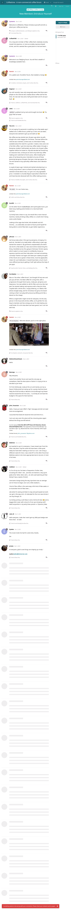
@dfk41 (12, 112)
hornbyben (14, 321)
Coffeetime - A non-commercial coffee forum (23, 2)
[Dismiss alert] (57, 906)
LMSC (13, 189)
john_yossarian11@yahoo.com (26, 433)
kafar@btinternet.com (20, 554)
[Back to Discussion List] (2, 2)
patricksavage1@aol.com (23, 79)
